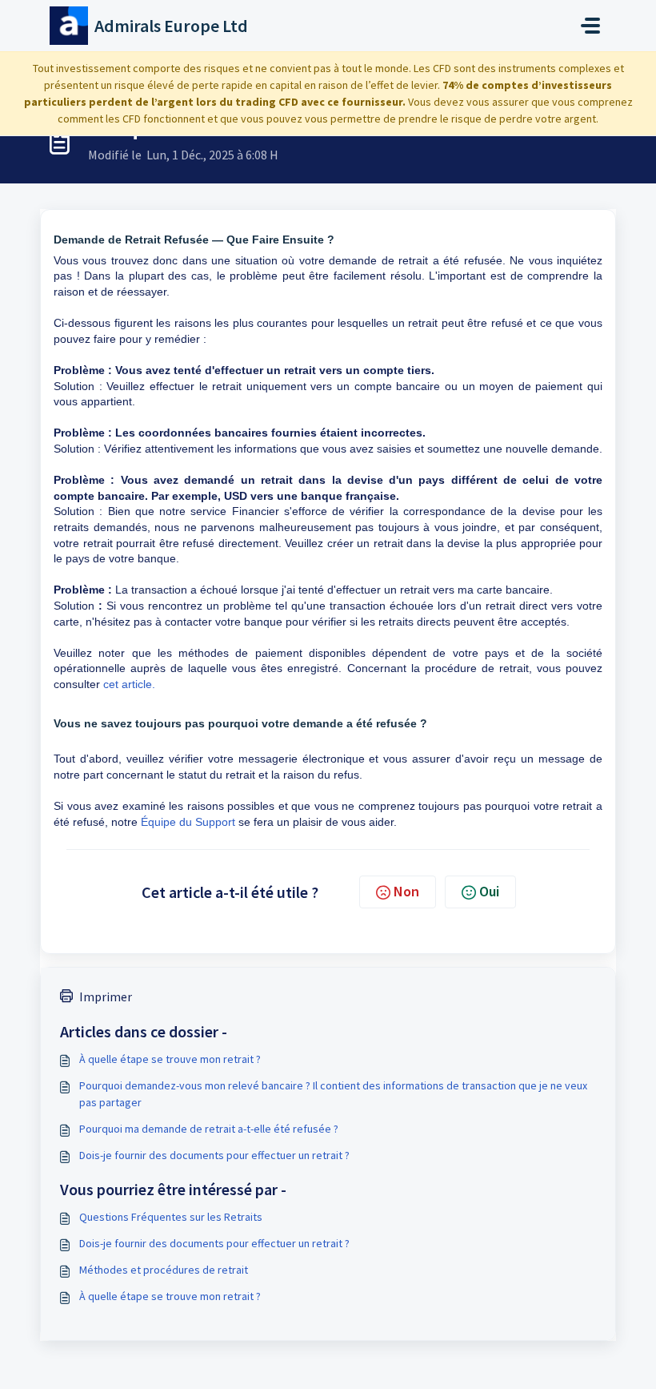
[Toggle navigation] (590, 25)
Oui (489, 891)
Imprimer (105, 996)
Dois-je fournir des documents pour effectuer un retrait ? (214, 1155)
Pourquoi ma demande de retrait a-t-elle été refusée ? (208, 1128)
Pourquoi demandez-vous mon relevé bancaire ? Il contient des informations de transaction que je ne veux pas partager (333, 1093)
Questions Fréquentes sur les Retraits (170, 1217)
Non (406, 891)
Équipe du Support (188, 821)
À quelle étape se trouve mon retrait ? (170, 1059)
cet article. (129, 684)
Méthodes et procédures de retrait (163, 1269)
